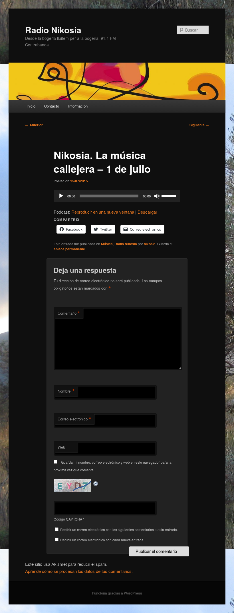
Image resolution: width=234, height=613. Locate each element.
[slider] (169, 195)
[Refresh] (96, 483)
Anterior (34, 124)
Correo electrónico (74, 419)
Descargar (147, 212)
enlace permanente (69, 248)
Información (78, 106)
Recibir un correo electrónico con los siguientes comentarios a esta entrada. (119, 529)
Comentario (69, 313)
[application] (117, 196)
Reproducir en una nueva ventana (102, 212)
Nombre (66, 391)
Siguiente (199, 124)
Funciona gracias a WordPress (117, 593)
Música (107, 243)
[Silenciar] (157, 196)
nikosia (150, 243)
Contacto (51, 106)
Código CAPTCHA (68, 519)
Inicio (31, 106)
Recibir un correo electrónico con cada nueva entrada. (102, 539)
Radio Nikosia (53, 30)
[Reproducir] (61, 196)
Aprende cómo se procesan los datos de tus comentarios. (79, 571)
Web (61, 447)
